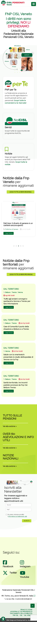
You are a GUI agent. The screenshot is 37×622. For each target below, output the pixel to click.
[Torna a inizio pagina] (32, 606)
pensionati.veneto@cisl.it (24, 599)
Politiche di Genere (11, 229)
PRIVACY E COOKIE (26, 609)
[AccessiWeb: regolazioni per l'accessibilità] (3, 619)
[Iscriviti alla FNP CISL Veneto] (18, 59)
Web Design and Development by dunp (18, 620)
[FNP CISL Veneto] (18, 3)
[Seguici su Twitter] (5, 575)
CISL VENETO (28, 615)
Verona (20, 292)
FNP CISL (15, 615)
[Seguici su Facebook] (5, 564)
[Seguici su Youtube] (22, 575)
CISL (21, 615)
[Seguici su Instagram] (22, 564)
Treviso (14, 292)
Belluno (8, 292)
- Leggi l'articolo (8, 233)
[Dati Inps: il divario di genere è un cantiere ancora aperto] (18, 210)
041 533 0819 (10, 599)
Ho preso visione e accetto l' (17, 515)
